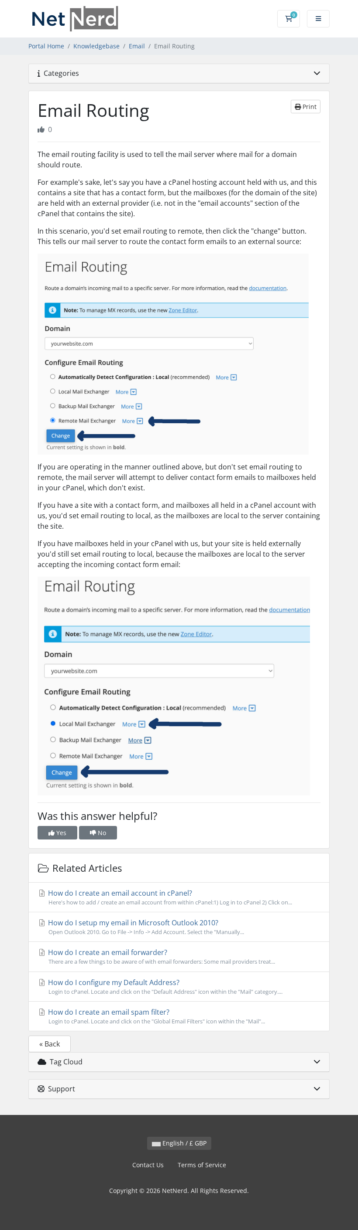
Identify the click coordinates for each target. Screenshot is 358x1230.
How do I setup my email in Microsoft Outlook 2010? (145, 927)
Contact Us (148, 1165)
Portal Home (46, 46)
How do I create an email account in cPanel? (169, 897)
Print (309, 106)
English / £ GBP (184, 1143)
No (101, 833)
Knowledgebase (96, 46)
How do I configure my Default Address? (164, 987)
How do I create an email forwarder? (160, 956)
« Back (49, 1044)
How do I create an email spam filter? (155, 1016)
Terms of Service (202, 1165)
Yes (60, 833)
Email (137, 46)
